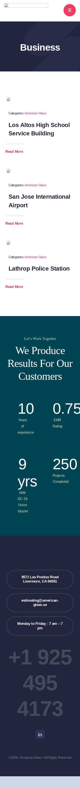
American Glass (35, 113)
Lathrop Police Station (39, 268)
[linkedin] (40, 734)
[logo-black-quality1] (26, 5)
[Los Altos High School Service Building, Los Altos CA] (8, 99)
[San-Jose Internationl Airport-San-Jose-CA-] (8, 171)
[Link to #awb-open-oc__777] (70, 10)
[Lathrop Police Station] (8, 243)
